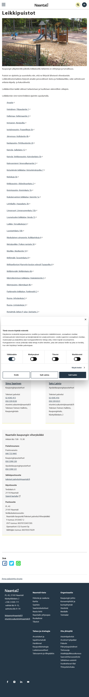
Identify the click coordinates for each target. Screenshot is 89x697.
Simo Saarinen (13, 383)
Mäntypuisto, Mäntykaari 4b (19, 284)
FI (84, 4)
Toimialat (64, 615)
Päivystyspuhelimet (68, 646)
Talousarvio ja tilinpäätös (43, 653)
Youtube (28, 682)
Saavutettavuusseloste (70, 656)
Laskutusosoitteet (40, 650)
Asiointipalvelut (67, 636)
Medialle (64, 611)
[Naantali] (41, 5)
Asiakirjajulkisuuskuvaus (70, 653)
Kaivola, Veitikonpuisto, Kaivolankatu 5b (24, 156)
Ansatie (10, 102)
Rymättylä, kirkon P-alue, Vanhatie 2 (22, 311)
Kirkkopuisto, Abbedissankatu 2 (20, 183)
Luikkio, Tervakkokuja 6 (17, 224)
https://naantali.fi (16, 590)
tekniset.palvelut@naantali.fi (17, 479)
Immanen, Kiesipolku (16, 122)
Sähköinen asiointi (68, 660)
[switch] (33, 359)
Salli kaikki (72, 375)
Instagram (14, 682)
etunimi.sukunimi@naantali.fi (17, 618)
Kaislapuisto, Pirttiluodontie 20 (20, 143)
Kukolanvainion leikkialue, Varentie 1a (23, 197)
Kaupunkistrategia (41, 646)
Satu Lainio (55, 383)
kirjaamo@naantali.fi (13, 615)
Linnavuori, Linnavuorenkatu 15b (21, 210)
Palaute (63, 643)
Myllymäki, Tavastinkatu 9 (18, 257)
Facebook (7, 682)
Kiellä (16, 375)
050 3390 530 (11, 461)
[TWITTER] (11, 563)
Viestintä (64, 608)
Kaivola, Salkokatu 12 (16, 149)
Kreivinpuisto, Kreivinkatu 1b (19, 190)
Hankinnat (37, 643)
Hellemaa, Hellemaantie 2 (18, 116)
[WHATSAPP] (18, 563)
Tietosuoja (65, 650)
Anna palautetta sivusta (12, 578)
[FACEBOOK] (4, 563)
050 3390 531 (11, 469)
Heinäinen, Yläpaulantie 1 (18, 109)
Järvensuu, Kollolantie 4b (18, 136)
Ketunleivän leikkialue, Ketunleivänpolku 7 (25, 170)
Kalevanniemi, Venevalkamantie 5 (21, 163)
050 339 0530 (11, 401)
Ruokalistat (37, 618)
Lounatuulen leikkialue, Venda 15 (21, 217)
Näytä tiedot (77, 367)
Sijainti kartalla (11, 496)
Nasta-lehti (37, 611)
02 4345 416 (54, 397)
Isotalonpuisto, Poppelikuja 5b (20, 129)
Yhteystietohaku (67, 667)
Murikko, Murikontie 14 (17, 251)
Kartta (35, 601)
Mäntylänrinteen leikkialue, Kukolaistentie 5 (25, 278)
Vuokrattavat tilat (68, 663)
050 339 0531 (54, 401)
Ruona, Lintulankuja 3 (16, 305)
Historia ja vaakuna (41, 598)
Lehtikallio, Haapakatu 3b (18, 203)
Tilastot (36, 621)
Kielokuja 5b (12, 176)
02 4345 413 (10, 397)
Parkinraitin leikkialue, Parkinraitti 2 (22, 291)
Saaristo (36, 604)
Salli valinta (44, 375)
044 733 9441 (11, 453)
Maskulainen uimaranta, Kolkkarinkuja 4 (24, 237)
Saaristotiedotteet (40, 608)
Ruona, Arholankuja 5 (16, 298)
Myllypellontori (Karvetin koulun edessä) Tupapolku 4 (29, 264)
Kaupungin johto (67, 598)
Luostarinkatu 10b (14, 230)
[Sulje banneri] (85, 321)
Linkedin (21, 682)
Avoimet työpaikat (68, 640)
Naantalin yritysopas (41, 615)
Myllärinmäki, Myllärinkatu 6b (19, 271)
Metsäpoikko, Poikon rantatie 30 (21, 244)
